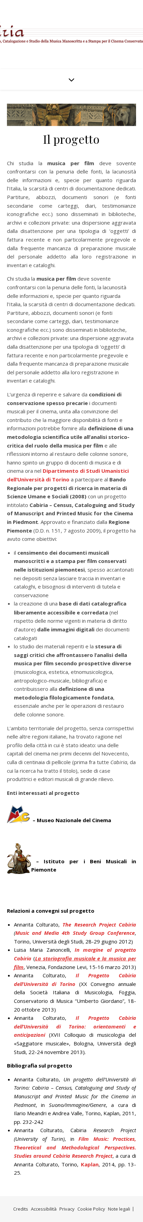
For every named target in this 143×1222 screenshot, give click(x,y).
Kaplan (90, 1164)
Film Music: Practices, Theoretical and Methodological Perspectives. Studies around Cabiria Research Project (75, 1147)
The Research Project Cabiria (99, 924)
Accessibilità (44, 1209)
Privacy (67, 1209)
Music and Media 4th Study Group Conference (75, 932)
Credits (20, 1209)
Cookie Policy (91, 1209)
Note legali (119, 1209)
